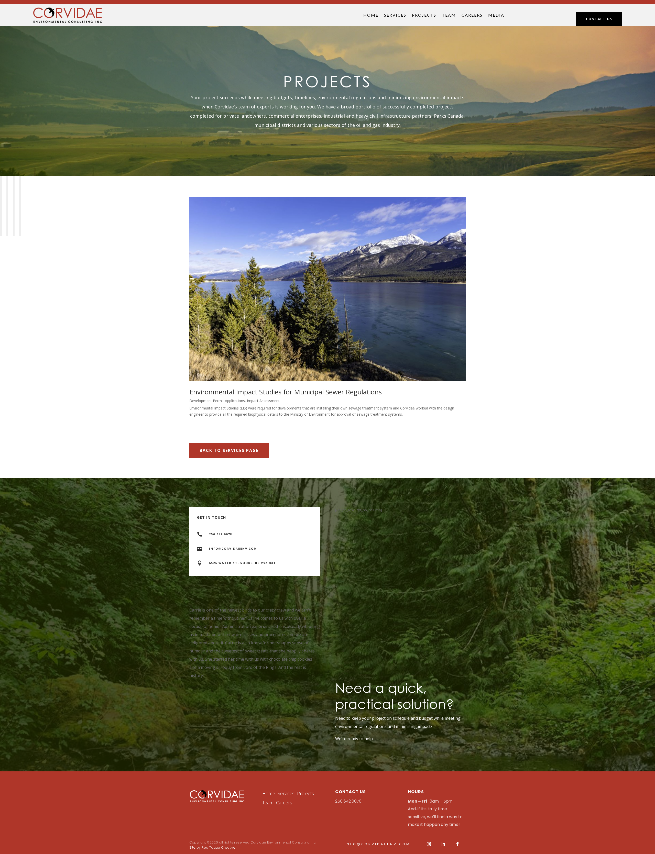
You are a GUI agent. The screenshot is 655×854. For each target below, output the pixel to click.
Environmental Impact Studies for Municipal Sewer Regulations (285, 391)
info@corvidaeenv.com (377, 844)
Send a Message (289, 583)
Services (395, 15)
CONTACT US (599, 18)
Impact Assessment (263, 400)
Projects (424, 15)
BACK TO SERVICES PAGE (229, 450)
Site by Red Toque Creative (212, 847)
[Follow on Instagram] (428, 844)
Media (496, 15)
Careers (472, 15)
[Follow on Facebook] (457, 844)
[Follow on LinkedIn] (443, 844)
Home (370, 15)
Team (449, 15)
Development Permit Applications (217, 400)
